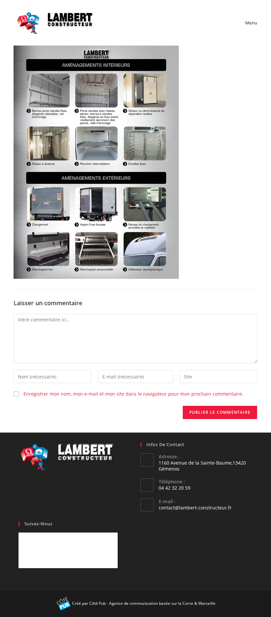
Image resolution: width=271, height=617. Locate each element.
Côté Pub (97, 603)
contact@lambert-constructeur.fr (195, 507)
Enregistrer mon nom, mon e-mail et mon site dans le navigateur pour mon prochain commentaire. (133, 394)
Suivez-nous (38, 524)
